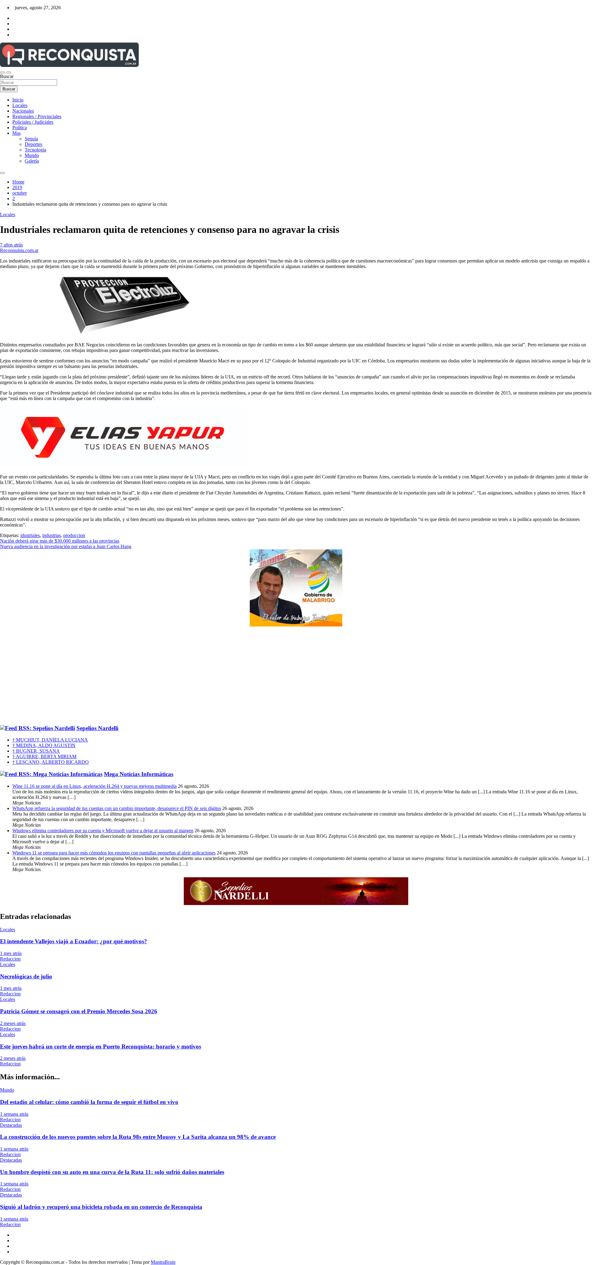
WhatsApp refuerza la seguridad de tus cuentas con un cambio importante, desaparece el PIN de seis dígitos (116, 808)
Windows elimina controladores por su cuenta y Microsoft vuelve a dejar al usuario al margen (102, 830)
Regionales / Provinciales (36, 116)
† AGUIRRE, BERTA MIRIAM (44, 756)
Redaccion (10, 958)
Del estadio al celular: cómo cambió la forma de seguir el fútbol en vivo (89, 1102)
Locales (19, 105)
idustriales (30, 535)
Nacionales (23, 111)
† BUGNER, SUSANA (36, 751)
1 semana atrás (14, 1114)
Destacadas (11, 1125)
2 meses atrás (13, 1023)
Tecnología (35, 149)
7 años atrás (11, 244)
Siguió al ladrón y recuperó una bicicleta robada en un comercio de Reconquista (101, 1207)
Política (19, 127)
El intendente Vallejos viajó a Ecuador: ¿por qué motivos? (73, 941)
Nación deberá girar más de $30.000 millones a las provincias (59, 541)
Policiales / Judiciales (32, 122)
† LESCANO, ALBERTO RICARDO (50, 762)
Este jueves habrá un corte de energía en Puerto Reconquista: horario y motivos (100, 1046)
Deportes (33, 144)
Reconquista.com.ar (19, 250)
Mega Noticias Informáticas (138, 774)
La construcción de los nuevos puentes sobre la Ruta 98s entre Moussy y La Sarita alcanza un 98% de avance (138, 1137)
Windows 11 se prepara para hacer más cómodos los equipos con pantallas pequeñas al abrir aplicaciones (114, 852)
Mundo (32, 155)
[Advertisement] (296, 676)
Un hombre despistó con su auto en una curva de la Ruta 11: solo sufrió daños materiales (112, 1172)
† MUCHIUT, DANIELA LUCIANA (50, 739)
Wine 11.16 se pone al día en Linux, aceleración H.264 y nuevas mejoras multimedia (94, 786)
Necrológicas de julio (26, 976)
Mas (16, 133)
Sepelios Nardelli (97, 728)
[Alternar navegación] (2, 72)
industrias (51, 535)
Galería (32, 160)
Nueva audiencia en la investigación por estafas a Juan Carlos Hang (65, 546)
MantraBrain (163, 1262)
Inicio (17, 99)
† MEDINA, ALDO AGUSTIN (44, 745)
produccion (74, 535)
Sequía (31, 138)
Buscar (7, 76)
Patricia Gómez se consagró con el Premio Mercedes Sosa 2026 (78, 1011)
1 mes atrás (11, 953)
